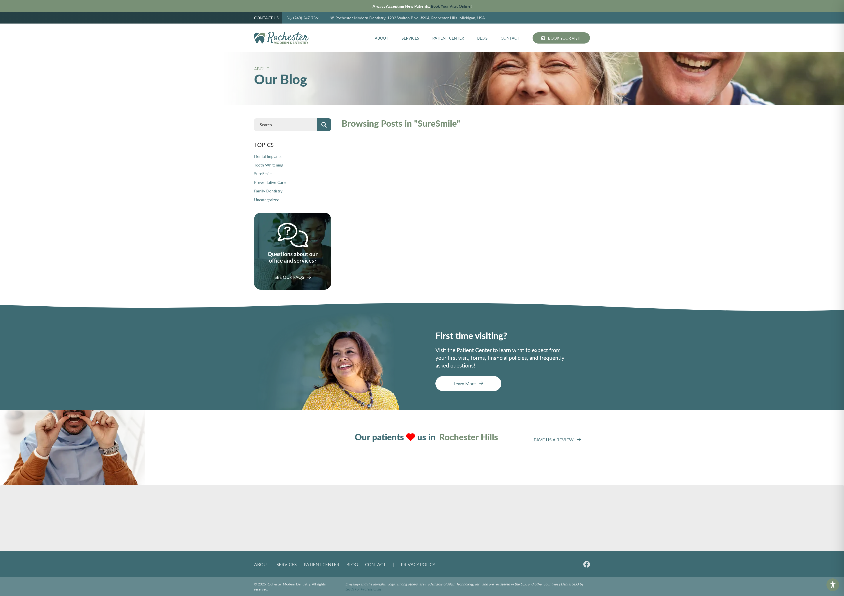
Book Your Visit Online (451, 6)
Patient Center (448, 37)
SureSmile (263, 173)
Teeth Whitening (268, 165)
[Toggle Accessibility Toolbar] (833, 585)
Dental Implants (268, 156)
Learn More (465, 383)
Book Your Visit (564, 38)
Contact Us (266, 17)
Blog (482, 37)
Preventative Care (270, 182)
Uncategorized (266, 199)
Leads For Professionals (363, 589)
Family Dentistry (268, 191)
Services (410, 37)
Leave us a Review (552, 440)
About (381, 37)
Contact (510, 37)
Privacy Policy (418, 564)
